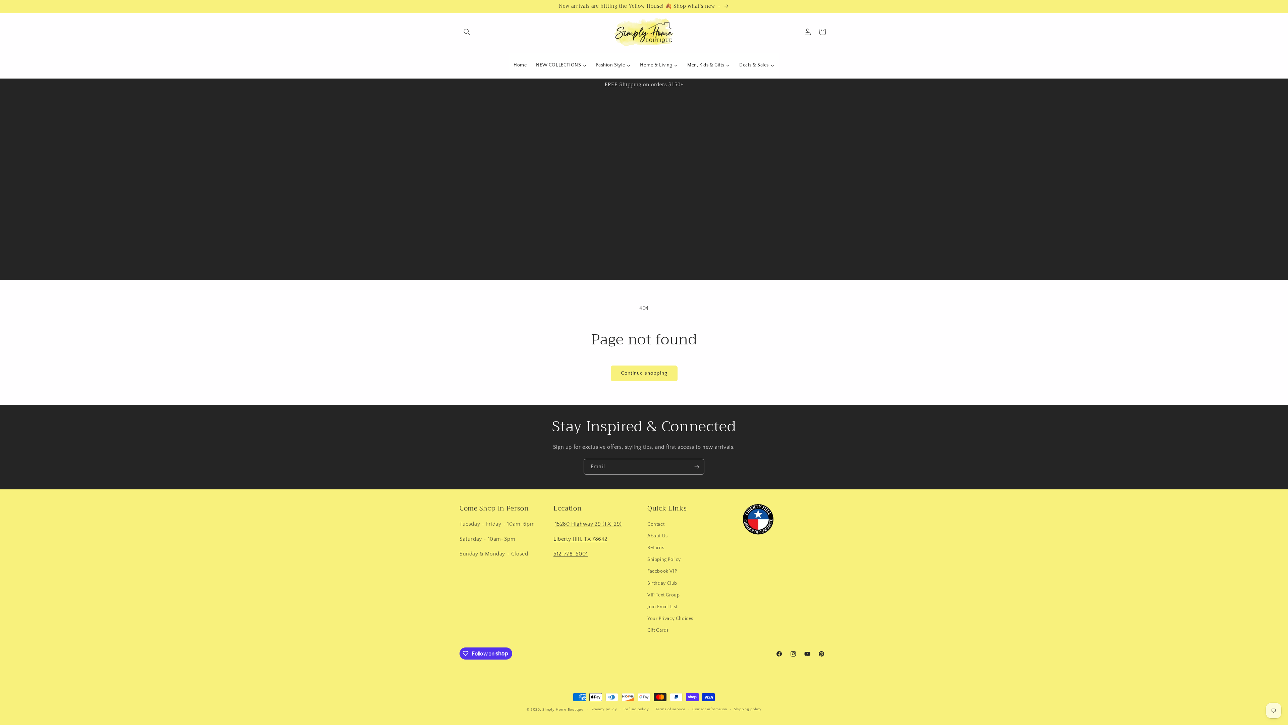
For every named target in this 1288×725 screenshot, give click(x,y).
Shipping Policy (664, 559)
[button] (467, 32)
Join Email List (662, 607)
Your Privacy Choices (670, 618)
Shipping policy (748, 709)
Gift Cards (658, 630)
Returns (655, 547)
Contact (655, 524)
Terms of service (670, 709)
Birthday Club (662, 583)
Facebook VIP (662, 571)
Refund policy (636, 709)
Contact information (709, 709)
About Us (657, 536)
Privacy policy (604, 709)
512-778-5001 (570, 554)
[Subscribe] (696, 467)
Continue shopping (644, 373)
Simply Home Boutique (562, 710)
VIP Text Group (663, 595)
